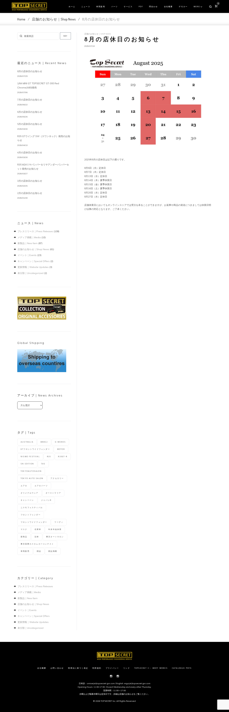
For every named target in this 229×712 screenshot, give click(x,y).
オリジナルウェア (29, 493)
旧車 (37, 536)
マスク (24, 529)
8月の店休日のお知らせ (29, 71)
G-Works (60, 442)
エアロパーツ (41, 485)
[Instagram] (111, 676)
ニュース (85, 6)
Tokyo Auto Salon (32, 478)
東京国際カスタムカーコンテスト (37, 544)
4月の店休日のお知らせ (29, 152)
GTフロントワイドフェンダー (35, 449)
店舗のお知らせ (127, 694)
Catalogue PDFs (182, 668)
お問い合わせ (57, 668)
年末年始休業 (55, 529)
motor (61, 449)
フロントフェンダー (31, 514)
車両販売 (100, 6)
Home (21, 19)
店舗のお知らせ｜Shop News (54, 19)
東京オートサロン (55, 536)
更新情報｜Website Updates (33, 267)
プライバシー (112, 668)
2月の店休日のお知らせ (29, 193)
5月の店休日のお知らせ (29, 123)
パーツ (114, 6)
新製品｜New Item (28, 243)
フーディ (58, 522)
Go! (66, 36)
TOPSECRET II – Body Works (151, 668)
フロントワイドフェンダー (34, 522)
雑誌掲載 (52, 551)
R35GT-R (62, 456)
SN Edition (27, 463)
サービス (128, 6)
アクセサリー (57, 478)
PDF (141, 6)
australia (27, 442)
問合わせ (153, 6)
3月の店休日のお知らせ (29, 180)
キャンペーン (27, 500)
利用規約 (96, 668)
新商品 (24, 536)
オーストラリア (53, 493)
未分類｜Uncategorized (30, 273)
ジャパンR (46, 500)
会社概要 (168, 6)
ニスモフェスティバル (32, 507)
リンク (126, 668)
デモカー (183, 6)
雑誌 (39, 551)
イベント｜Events (27, 255)
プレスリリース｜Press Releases (35, 231)
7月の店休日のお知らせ (29, 99)
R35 (49, 456)
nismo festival (30, 456)
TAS (43, 463)
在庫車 (38, 529)
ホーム (72, 6)
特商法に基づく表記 (78, 668)
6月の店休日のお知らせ (29, 111)
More (197, 6)
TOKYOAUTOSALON (31, 471)
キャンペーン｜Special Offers (34, 261)
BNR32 (44, 442)
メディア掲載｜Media (29, 237)
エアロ (24, 485)
